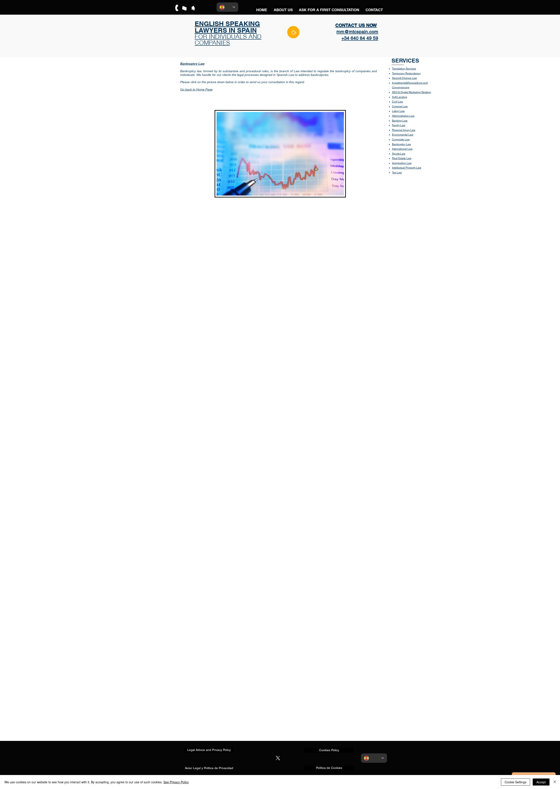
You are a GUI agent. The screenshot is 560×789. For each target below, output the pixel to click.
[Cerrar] (554, 782)
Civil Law (397, 101)
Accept (541, 782)
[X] (278, 758)
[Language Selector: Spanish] (227, 7)
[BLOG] (293, 32)
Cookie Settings (515, 782)
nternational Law (403, 148)
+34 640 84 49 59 (359, 38)
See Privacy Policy (176, 782)
